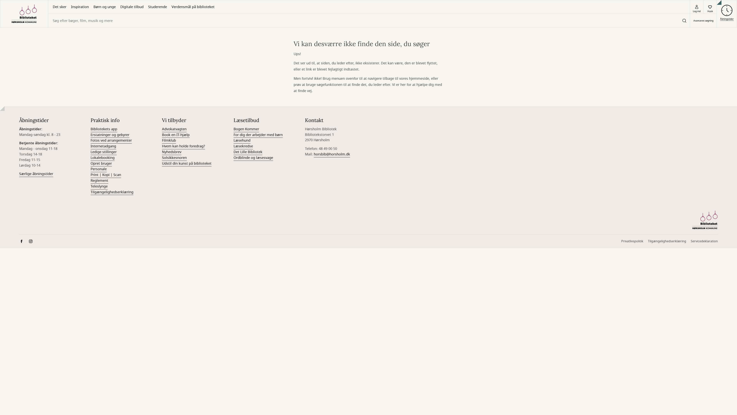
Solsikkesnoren (174, 157)
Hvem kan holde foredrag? (183, 146)
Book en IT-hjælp (176, 134)
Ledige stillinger (104, 151)
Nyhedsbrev (171, 151)
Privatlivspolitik (632, 241)
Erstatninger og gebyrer (110, 134)
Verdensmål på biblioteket (193, 6)
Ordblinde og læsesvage (253, 157)
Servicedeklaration (704, 241)
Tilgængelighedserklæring (112, 192)
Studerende (157, 6)
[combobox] (369, 20)
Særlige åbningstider (36, 173)
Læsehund (242, 140)
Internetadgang (103, 146)
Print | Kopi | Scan (106, 174)
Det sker (59, 6)
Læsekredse (243, 146)
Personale (99, 169)
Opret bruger (101, 163)
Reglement (99, 180)
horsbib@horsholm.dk (332, 154)
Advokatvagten (174, 129)
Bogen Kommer (246, 129)
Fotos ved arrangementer (111, 140)
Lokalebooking (103, 157)
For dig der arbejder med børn (258, 134)
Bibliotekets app (104, 129)
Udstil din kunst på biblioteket (187, 163)
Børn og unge (104, 6)
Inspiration (80, 6)
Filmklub (169, 140)
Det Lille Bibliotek (248, 151)
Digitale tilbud (132, 6)
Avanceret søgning (703, 20)
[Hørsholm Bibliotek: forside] (24, 13)
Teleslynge (99, 186)
